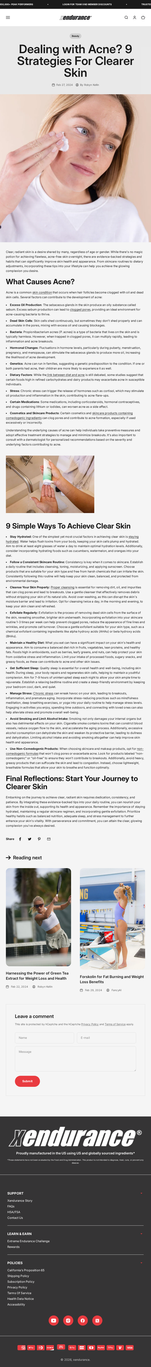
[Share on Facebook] (20, 839)
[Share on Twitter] (29, 839)
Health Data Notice (20, 1299)
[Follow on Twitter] (97, 1320)
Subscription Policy (20, 1281)
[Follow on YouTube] (54, 1320)
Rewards (13, 1247)
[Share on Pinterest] (39, 839)
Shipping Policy (18, 1276)
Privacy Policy (90, 1024)
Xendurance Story (20, 1200)
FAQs (11, 1206)
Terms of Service (115, 1024)
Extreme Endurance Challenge (28, 1241)
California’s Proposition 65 (25, 1270)
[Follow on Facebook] (83, 1320)
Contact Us (15, 1218)
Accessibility (16, 1304)
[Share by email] (48, 839)
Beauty (75, 36)
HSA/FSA (13, 1212)
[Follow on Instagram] (68, 1320)
